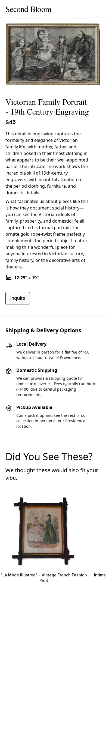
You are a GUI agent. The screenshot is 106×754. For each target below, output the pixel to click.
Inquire (17, 298)
